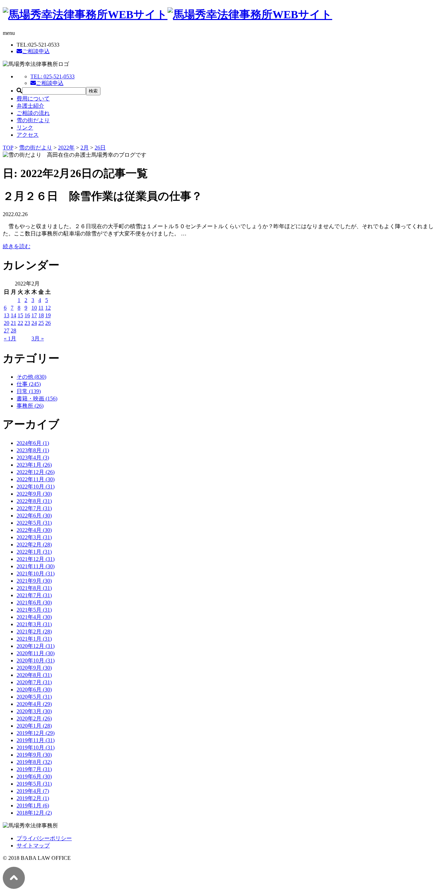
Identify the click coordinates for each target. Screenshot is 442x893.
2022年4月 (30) (34, 530)
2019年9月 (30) (34, 755)
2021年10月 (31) (36, 573)
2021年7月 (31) (34, 595)
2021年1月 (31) (34, 639)
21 (13, 323)
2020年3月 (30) (34, 711)
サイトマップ (33, 845)
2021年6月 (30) (34, 602)
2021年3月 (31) (34, 624)
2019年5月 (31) (34, 784)
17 (34, 315)
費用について (33, 98)
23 (27, 323)
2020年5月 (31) (34, 697)
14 (13, 315)
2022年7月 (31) (34, 508)
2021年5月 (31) (34, 610)
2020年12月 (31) (36, 646)
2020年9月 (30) (34, 668)
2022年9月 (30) (34, 494)
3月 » (37, 338)
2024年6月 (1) (33, 443)
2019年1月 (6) (33, 805)
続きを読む (16, 246)
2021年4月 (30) (34, 617)
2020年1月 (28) (34, 726)
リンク (25, 127)
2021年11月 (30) (36, 566)
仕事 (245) (29, 384)
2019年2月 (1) (33, 798)
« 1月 (10, 338)
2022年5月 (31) (34, 523)
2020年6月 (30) (34, 689)
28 (13, 330)
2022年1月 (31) (34, 552)
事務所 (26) (30, 406)
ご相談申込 (36, 51)
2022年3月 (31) (34, 537)
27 (6, 330)
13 (6, 315)
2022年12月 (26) (36, 472)
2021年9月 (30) (34, 581)
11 (41, 308)
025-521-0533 (52, 76)
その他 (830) (31, 377)
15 (20, 315)
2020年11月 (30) (36, 653)
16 (27, 315)
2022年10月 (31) (36, 486)
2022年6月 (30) (34, 515)
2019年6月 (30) (34, 776)
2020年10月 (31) (36, 660)
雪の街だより (33, 120)
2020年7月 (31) (34, 682)
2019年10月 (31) (36, 747)
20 (6, 323)
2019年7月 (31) (34, 769)
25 (41, 323)
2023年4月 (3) (33, 457)
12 (48, 308)
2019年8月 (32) (34, 762)
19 (48, 315)
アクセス (28, 135)
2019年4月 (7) (33, 791)
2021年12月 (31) (36, 559)
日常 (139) (29, 391)
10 (34, 308)
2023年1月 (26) (34, 465)
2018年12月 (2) (34, 813)
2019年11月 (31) (36, 740)
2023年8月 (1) (33, 450)
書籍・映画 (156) (37, 398)
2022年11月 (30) (36, 479)
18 (41, 315)
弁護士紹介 (30, 106)
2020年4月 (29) (34, 704)
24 (34, 323)
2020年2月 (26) (34, 718)
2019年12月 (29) (36, 733)
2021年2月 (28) (34, 631)
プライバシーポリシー (44, 838)
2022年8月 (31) (34, 501)
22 (20, 323)
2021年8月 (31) (34, 588)
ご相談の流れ (33, 113)
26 (48, 323)
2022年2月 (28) (34, 544)
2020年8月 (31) (34, 675)
